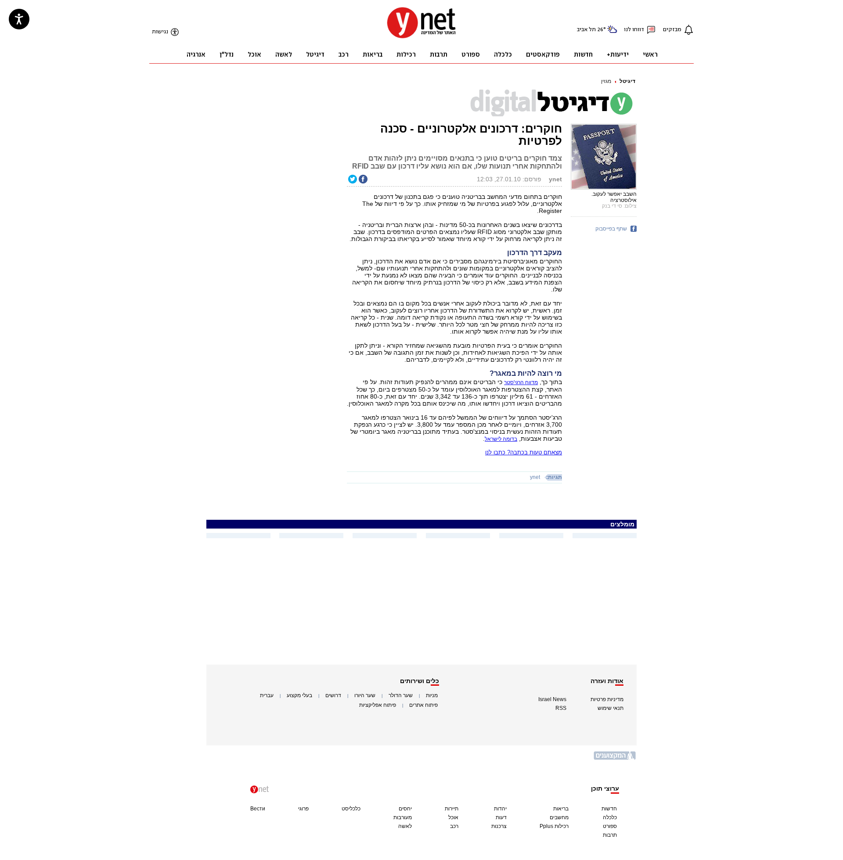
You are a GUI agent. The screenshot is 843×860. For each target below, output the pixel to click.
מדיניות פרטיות (607, 699)
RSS (560, 708)
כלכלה (610, 817)
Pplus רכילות (554, 826)
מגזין (606, 81)
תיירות (451, 809)
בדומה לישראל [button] (501, 439)
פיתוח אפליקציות (377, 705)
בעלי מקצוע (299, 695)
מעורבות (402, 817)
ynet (535, 477)
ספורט (610, 826)
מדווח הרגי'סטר (521, 382)
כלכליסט (351, 809)
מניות (432, 695)
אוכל (453, 817)
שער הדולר (401, 695)
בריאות (561, 809)
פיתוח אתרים (423, 705)
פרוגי (303, 809)
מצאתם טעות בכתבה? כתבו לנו (523, 452)
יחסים (405, 809)
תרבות (610, 835)
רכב (454, 826)
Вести (257, 809)
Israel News (552, 699)
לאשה (405, 826)
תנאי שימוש (610, 708)
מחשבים (559, 817)
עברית (267, 695)
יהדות (500, 809)
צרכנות (499, 826)
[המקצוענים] (615, 758)
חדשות (609, 809)
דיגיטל (627, 81)
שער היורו (364, 695)
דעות (501, 817)
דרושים (333, 695)
